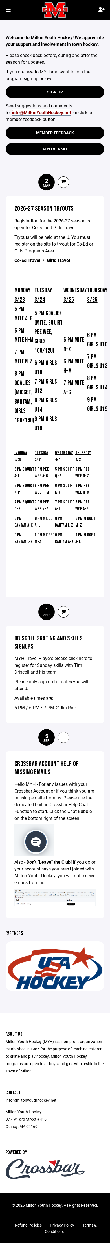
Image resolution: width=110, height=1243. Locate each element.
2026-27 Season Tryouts (44, 209)
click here (78, 658)
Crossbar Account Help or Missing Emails (46, 768)
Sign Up (55, 92)
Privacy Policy (62, 1225)
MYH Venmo (55, 149)
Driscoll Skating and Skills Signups (48, 642)
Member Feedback (55, 132)
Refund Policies (28, 1225)
